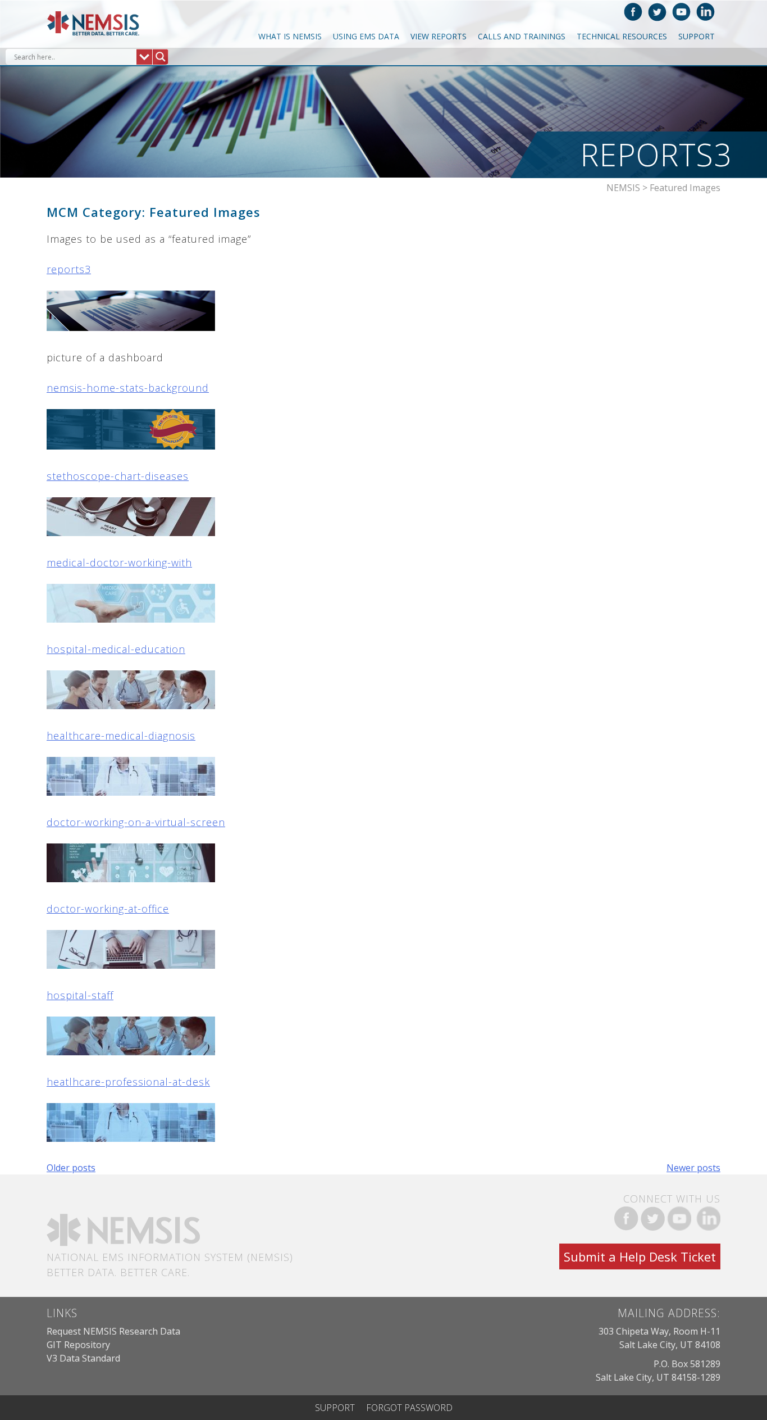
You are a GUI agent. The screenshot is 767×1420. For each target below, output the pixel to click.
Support (696, 36)
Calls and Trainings (521, 36)
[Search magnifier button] (160, 57)
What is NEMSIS (290, 36)
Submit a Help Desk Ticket (640, 1256)
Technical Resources (622, 36)
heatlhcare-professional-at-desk (128, 1081)
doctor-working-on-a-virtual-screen (136, 822)
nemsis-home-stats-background (128, 387)
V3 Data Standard (83, 1358)
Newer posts (693, 1168)
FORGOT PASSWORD (409, 1407)
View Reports (438, 36)
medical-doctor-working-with (119, 562)
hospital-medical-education (116, 649)
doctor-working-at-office (108, 908)
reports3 (69, 269)
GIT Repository (78, 1345)
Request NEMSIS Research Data (113, 1331)
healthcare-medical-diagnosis (121, 735)
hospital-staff (80, 995)
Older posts (71, 1168)
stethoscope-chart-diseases (118, 476)
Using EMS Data (366, 36)
